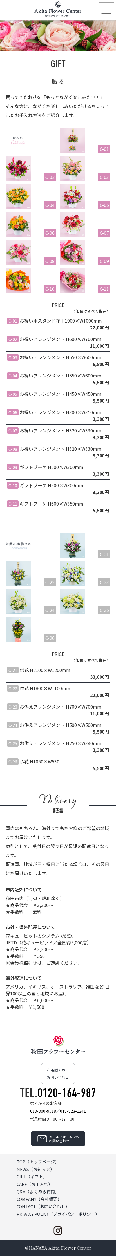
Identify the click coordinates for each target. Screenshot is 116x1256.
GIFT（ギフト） (32, 1176)
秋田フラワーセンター (58, 9)
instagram (58, 1231)
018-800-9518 (43, 1111)
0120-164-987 (66, 1093)
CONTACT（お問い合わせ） (43, 1206)
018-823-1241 (73, 1111)
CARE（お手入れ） (34, 1184)
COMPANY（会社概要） (39, 1199)
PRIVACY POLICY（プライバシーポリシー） (58, 1214)
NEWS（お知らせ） (35, 1169)
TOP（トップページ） (38, 1162)
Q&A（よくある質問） (38, 1191)
